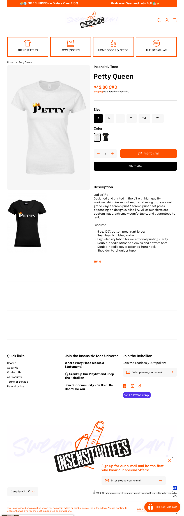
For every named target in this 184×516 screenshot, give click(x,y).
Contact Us (14, 372)
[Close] (169, 460)
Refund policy (15, 386)
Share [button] (97, 262)
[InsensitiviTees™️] (92, 20)
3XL (158, 118)
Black (105, 137)
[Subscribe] (172, 372)
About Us (12, 368)
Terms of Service (17, 382)
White (97, 137)
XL (131, 118)
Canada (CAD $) (20, 491)
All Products (14, 377)
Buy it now (135, 166)
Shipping (98, 92)
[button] (159, 20)
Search (11, 363)
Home (10, 62)
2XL (144, 118)
